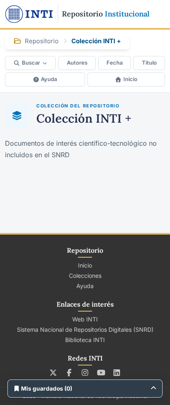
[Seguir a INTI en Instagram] (85, 372)
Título (149, 62)
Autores (77, 62)
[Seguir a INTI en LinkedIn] (117, 372)
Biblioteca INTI (85, 339)
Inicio (130, 79)
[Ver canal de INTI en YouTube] (101, 372)
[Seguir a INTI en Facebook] (69, 372)
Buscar (31, 62)
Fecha (114, 62)
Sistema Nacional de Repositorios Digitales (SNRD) (85, 329)
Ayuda (49, 79)
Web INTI (85, 319)
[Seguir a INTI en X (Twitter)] (53, 372)
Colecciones (85, 275)
